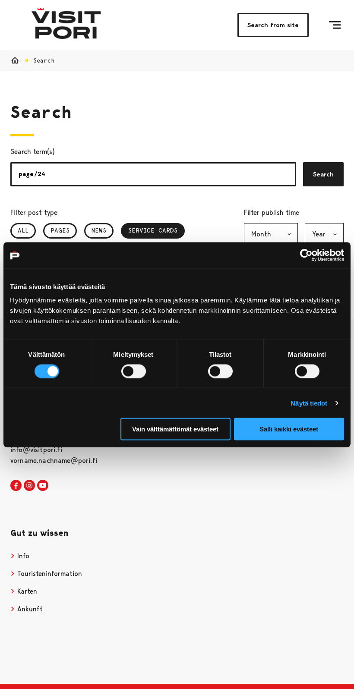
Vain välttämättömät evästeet (175, 429)
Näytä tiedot (309, 402)
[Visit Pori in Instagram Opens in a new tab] (29, 486)
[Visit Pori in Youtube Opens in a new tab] (42, 486)
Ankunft (29, 609)
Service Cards (152, 230)
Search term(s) (32, 152)
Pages (60, 230)
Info (22, 556)
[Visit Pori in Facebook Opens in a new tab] (16, 486)
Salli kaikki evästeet (288, 429)
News (99, 230)
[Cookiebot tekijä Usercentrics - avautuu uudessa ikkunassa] (306, 255)
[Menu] (335, 25)
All (23, 230)
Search (323, 174)
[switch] (133, 371)
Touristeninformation (48, 573)
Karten (26, 591)
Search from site (273, 25)
